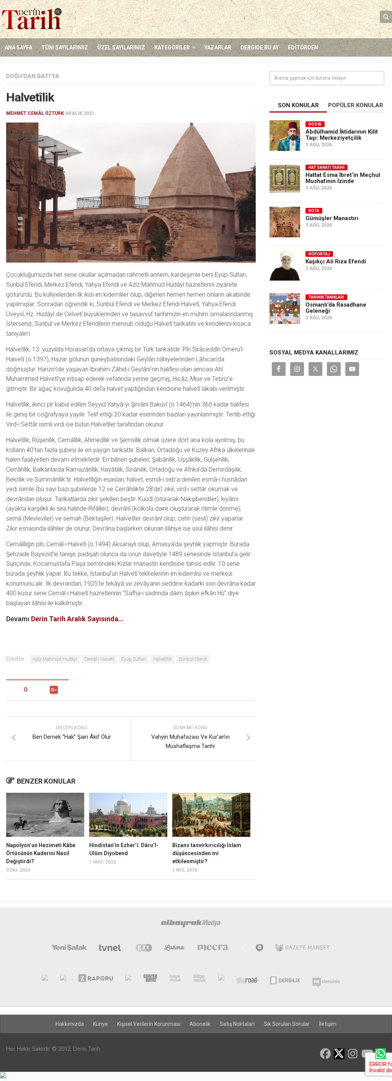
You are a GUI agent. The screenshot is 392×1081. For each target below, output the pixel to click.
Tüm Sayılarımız (64, 47)
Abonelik (200, 1024)
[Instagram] (353, 1053)
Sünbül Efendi (193, 659)
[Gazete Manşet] (303, 949)
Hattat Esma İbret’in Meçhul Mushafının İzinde (342, 178)
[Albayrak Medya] (190, 925)
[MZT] (252, 949)
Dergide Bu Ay (259, 47)
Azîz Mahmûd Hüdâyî (55, 659)
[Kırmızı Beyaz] (221, 979)
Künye (100, 1024)
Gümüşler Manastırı (331, 218)
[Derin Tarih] (45, 979)
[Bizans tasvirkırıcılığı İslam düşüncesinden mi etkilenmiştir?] (211, 815)
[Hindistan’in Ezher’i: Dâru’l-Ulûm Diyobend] (128, 815)
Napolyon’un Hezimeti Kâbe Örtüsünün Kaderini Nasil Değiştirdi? (40, 853)
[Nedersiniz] (326, 979)
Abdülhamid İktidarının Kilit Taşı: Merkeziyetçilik (341, 134)
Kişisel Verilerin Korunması (148, 1024)
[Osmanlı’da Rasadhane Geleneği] (285, 308)
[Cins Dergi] (128, 979)
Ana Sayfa (18, 47)
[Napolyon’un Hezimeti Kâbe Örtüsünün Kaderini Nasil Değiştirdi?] (45, 815)
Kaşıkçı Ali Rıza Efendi (335, 261)
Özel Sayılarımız (121, 47)
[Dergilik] (285, 979)
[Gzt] (144, 949)
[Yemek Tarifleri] (174, 949)
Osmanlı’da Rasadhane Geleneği (335, 307)
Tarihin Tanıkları (326, 297)
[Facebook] (325, 1053)
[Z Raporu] (95, 979)
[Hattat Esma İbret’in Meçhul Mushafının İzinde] (285, 178)
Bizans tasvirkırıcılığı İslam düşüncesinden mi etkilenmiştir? (206, 853)
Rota (314, 211)
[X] (339, 1054)
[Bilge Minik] (200, 979)
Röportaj (319, 254)
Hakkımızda (70, 1024)
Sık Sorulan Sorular (287, 1024)
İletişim (327, 1024)
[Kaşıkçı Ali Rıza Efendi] (285, 265)
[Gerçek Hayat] (150, 979)
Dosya (315, 124)
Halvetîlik (162, 659)
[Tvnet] (111, 949)
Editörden (303, 47)
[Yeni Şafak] (69, 949)
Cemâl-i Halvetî (99, 659)
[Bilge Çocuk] (175, 979)
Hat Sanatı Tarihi (327, 167)
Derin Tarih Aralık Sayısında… (77, 619)
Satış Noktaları (237, 1024)
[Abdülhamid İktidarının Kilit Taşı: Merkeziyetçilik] (285, 135)
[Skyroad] (247, 979)
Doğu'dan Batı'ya (32, 76)
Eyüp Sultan (133, 659)
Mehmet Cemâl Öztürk (35, 113)
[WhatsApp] (380, 1053)
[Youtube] (366, 1053)
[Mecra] (213, 949)
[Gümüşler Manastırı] (285, 222)
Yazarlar (217, 47)
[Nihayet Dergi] (63, 979)
